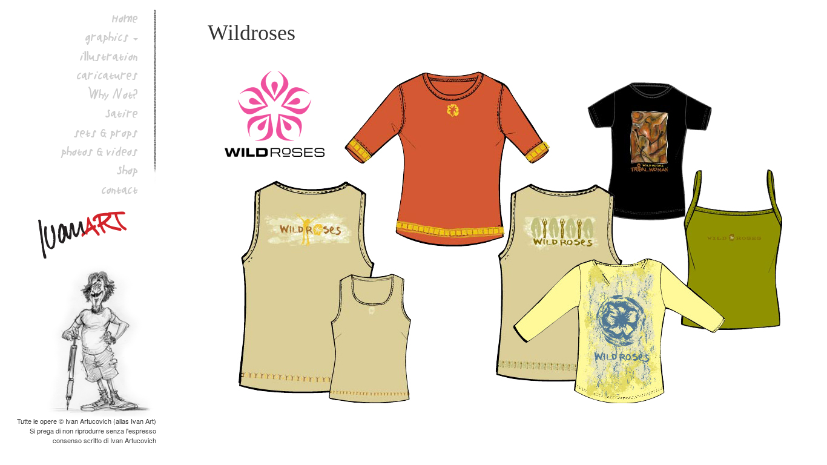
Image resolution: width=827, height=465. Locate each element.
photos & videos (99, 151)
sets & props (106, 132)
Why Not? (113, 94)
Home (125, 18)
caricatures (107, 75)
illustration (109, 56)
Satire (121, 113)
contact (120, 189)
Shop (127, 170)
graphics (107, 37)
